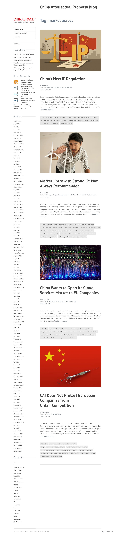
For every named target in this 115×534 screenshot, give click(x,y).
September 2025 (19, 150)
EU (51, 335)
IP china (46, 231)
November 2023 (18, 213)
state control (55, 123)
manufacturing (75, 453)
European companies (46, 453)
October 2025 (18, 147)
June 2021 (17, 296)
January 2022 (18, 276)
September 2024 (19, 184)
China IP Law (18, 470)
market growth (54, 234)
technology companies (62, 338)
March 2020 (17, 339)
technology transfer (66, 123)
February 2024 (18, 204)
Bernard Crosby (26, 80)
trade (15, 516)
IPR (76, 231)
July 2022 (16, 259)
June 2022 (17, 262)
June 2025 (17, 158)
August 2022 (17, 256)
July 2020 (16, 328)
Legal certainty (72, 120)
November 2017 (18, 417)
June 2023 (17, 227)
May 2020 (17, 333)
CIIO (81, 329)
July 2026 (16, 124)
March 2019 (17, 373)
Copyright (49, 195)
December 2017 (18, 414)
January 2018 (18, 411)
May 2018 (17, 399)
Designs (55, 195)
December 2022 (18, 244)
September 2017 (19, 422)
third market (70, 237)
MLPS (52, 338)
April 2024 (17, 198)
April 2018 (17, 402)
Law (62, 88)
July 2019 (16, 362)
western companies (81, 237)
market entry (44, 234)
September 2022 (19, 253)
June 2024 (17, 193)
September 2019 (19, 356)
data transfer (44, 335)
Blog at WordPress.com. (21, 531)
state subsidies (45, 456)
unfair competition (56, 456)
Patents (86, 195)
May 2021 (17, 299)
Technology (61, 237)
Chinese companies (46, 228)
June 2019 (17, 365)
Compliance (49, 88)
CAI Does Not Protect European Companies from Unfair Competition (67, 400)
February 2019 (18, 376)
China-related (82, 224)
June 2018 (17, 396)
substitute (44, 237)
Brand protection (19, 467)
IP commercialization (56, 231)
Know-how (76, 195)
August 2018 (17, 391)
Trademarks (92, 195)
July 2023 (16, 224)
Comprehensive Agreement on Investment (53, 447)
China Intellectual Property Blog (68, 7)
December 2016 (18, 439)
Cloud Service (88, 329)
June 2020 (17, 330)
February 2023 (18, 239)
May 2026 (17, 127)
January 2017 (18, 437)
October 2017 (18, 419)
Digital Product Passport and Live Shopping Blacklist (24, 64)
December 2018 (18, 382)
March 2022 (17, 270)
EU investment (68, 335)
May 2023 (17, 230)
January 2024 (18, 207)
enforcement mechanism (48, 450)
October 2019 (18, 353)
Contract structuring (59, 117)
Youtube (17, 37)
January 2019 (18, 379)
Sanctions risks (45, 123)
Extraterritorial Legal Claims (22, 60)
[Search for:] (24, 44)
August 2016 (17, 451)
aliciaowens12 (25, 86)
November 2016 (18, 442)
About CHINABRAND (21, 33)
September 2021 (19, 287)
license (81, 231)
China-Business (72, 224)
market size (63, 234)
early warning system (84, 117)
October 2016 (18, 445)
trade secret (68, 88)
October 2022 (18, 250)
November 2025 (18, 144)
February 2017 (18, 434)
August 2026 (17, 121)
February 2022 (18, 273)
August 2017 (17, 425)
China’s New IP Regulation (63, 78)
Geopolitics (95, 117)
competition (67, 228)
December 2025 (18, 141)
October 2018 (18, 388)
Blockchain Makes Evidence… (27, 108)
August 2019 (17, 359)
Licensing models (83, 120)
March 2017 (17, 431)
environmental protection (64, 450)
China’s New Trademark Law (22, 57)
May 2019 (17, 368)
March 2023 (17, 236)
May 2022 (17, 264)
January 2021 (18, 310)
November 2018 (18, 385)
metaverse (17, 510)
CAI (42, 329)
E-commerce (17, 487)
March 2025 (17, 167)
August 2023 (17, 221)
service (93, 453)
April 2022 (17, 267)
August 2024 (17, 187)
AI (14, 464)
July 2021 (16, 293)
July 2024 (16, 190)
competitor (76, 228)
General (56, 88)
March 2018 (17, 405)
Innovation (67, 195)
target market (53, 237)
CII (77, 329)
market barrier (45, 338)
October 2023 (18, 216)
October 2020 (18, 319)
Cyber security (58, 301)
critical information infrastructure (58, 332)
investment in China (94, 228)
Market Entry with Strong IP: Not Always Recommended (69, 183)
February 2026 (18, 135)
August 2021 (17, 290)
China (42, 117)
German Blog (19, 29)
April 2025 (17, 164)
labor (55, 453)
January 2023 (18, 241)
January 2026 (18, 138)
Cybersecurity (82, 332)
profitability (78, 234)
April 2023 (17, 233)
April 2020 (17, 336)
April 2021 (17, 302)
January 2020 (18, 345)
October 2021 (18, 284)
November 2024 (18, 178)
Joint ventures (48, 120)
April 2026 (17, 130)
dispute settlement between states (76, 447)
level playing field (64, 453)
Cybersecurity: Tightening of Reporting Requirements (22, 69)
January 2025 (18, 173)
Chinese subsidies (71, 444)
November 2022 (18, 247)
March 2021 (17, 305)
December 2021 (18, 279)
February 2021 (18, 307)
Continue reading (46, 109)
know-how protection (60, 120)
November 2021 (18, 282)
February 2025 (18, 170)
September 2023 (19, 218)
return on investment (89, 234)
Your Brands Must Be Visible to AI (24, 54)
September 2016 (19, 448)
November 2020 (18, 316)
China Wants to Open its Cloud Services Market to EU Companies (69, 290)
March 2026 (17, 132)
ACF (15, 462)
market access (94, 120)
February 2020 (18, 342)
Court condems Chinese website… (26, 83)
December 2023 (18, 210)
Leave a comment (45, 90)
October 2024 (18, 181)
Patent (71, 234)
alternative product (46, 224)
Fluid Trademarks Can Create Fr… (28, 94)
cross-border (73, 332)
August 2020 (17, 325)
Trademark (73, 338)
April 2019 (17, 371)
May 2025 (17, 161)
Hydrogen (17, 496)
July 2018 (16, 394)
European (89, 450)
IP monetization (68, 231)
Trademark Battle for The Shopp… (27, 89)
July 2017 (16, 428)
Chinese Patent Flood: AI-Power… (28, 102)
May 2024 (17, 196)
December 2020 (18, 313)
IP (60, 88)
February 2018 (18, 408)
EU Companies (58, 335)
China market (62, 224)
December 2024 (18, 175)
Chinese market (57, 228)
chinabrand (49, 117)
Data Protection (71, 117)
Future (65, 301)
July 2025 (16, 155)
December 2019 (18, 348)
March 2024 (17, 201)
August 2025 (17, 152)
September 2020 (19, 322)
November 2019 (18, 350)
